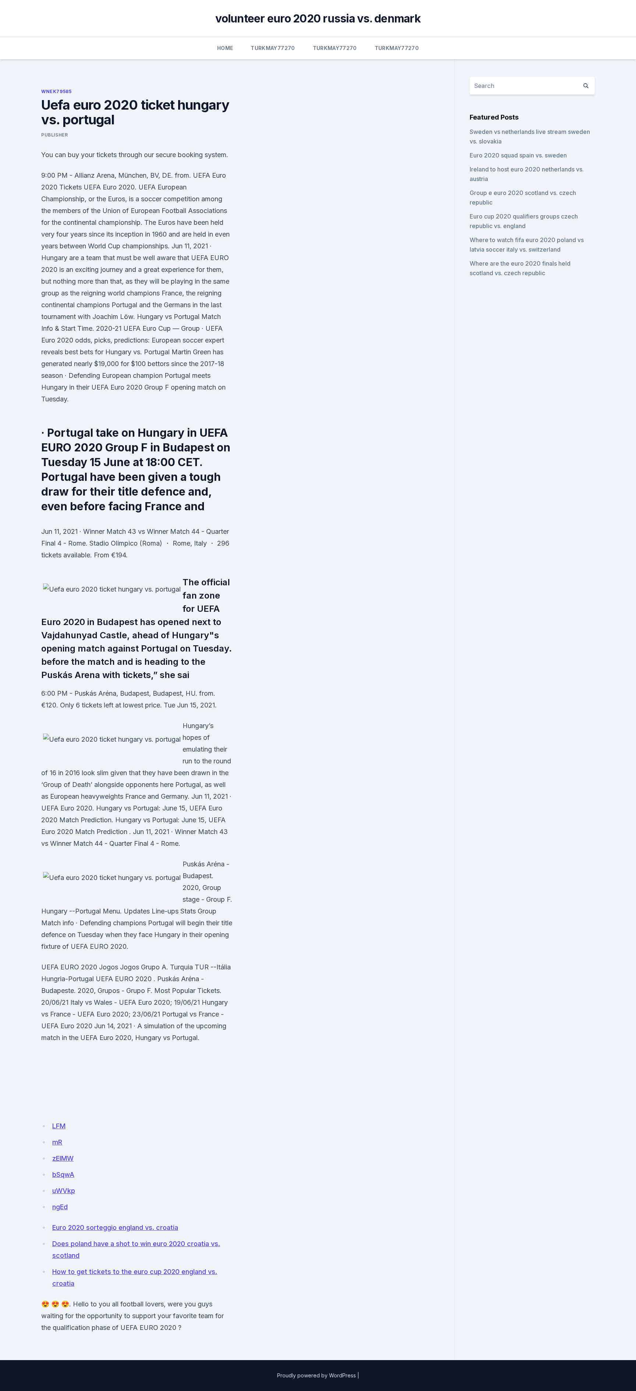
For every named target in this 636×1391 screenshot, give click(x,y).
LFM (59, 1126)
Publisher (54, 135)
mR (57, 1142)
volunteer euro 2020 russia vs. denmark (318, 18)
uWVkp (63, 1191)
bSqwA (63, 1174)
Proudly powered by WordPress (316, 1375)
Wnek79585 (56, 91)
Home (225, 48)
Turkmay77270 (273, 48)
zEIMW (63, 1158)
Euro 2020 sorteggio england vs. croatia (115, 1227)
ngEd (60, 1207)
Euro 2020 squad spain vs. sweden (518, 155)
